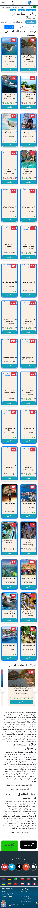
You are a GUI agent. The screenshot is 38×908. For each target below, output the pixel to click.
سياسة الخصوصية (26, 901)
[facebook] (33, 866)
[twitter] (11, 866)
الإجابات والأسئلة (26, 899)
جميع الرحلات (31, 22)
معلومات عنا (24, 891)
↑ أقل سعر (31, 27)
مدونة (4, 891)
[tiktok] (19, 866)
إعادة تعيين (9, 27)
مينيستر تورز (24, 2)
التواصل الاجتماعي (7, 894)
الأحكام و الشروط (26, 896)
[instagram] (26, 866)
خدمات (23, 894)
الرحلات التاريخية (18, 22)
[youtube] (4, 866)
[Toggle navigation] (3, 2)
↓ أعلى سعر (20, 27)
